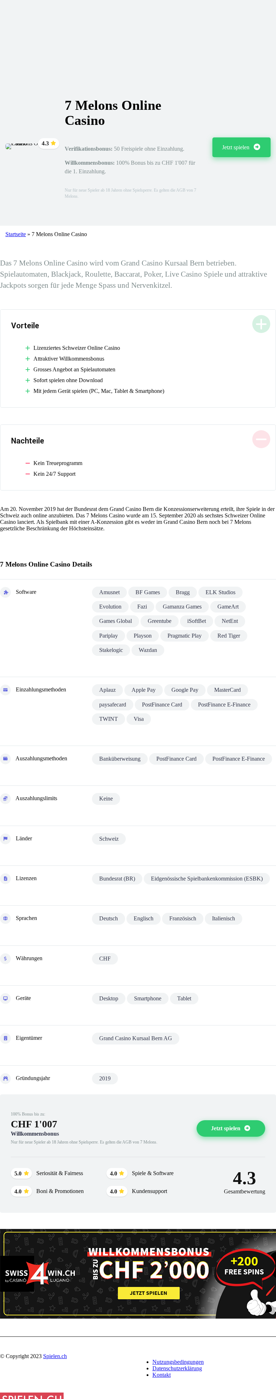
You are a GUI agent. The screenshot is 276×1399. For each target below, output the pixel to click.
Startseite (15, 234)
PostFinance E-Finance (224, 704)
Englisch (143, 918)
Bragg (183, 592)
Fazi (142, 607)
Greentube (159, 621)
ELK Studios (220, 592)
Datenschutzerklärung (177, 1368)
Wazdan (148, 650)
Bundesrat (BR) (117, 878)
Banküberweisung (120, 759)
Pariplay (108, 636)
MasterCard (227, 690)
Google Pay (184, 690)
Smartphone (147, 998)
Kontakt (161, 1375)
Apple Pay (144, 690)
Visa (139, 719)
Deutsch (108, 918)
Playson (143, 636)
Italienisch (223, 918)
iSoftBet (196, 621)
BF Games (147, 592)
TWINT (108, 719)
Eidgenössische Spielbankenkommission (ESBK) (207, 878)
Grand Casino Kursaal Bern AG (135, 1038)
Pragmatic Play (184, 636)
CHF (105, 959)
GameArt (228, 607)
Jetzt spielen (236, 147)
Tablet (184, 998)
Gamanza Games (182, 607)
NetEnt (230, 621)
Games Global (115, 621)
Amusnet (109, 592)
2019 (105, 1078)
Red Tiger (228, 636)
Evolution (110, 607)
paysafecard (112, 704)
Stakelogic (111, 650)
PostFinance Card (162, 704)
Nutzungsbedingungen (178, 1362)
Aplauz (107, 690)
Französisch (182, 918)
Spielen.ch (55, 1356)
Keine (106, 798)
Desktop (108, 998)
